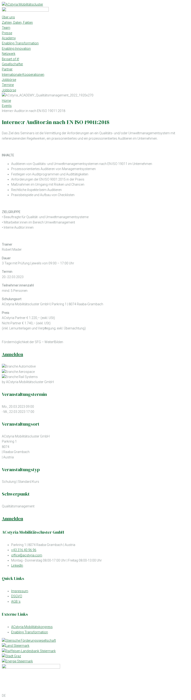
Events (7, 106)
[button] (95, 695)
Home (6, 100)
